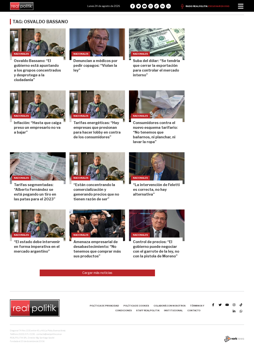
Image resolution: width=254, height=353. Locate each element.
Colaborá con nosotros (170, 305)
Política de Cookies (136, 305)
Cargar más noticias (97, 273)
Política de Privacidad (104, 305)
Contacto (193, 310)
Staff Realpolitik (148, 310)
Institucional (173, 310)
